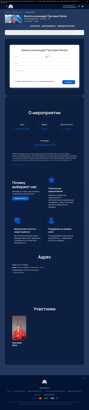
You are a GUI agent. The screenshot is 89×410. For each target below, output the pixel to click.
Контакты (37, 395)
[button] (46, 57)
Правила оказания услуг (34, 391)
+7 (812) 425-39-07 (69, 6)
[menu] (6, 6)
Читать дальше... (19, 164)
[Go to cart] (82, 6)
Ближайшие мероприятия (66, 26)
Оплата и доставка (19, 391)
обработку (35, 81)
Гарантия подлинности (75, 391)
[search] (79, 6)
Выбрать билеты (20, 198)
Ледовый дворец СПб (31, 19)
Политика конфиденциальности (55, 391)
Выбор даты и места (21, 26)
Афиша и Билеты (44, 388)
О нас (9, 391)
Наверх (84, 378)
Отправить (68, 82)
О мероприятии (35, 26)
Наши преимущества (49, 26)
